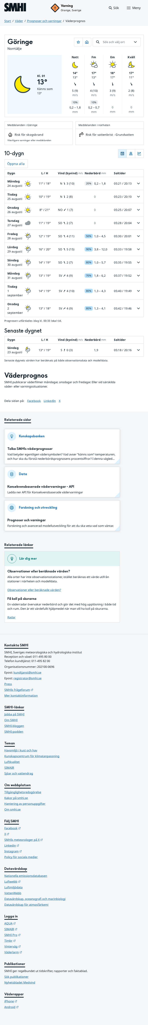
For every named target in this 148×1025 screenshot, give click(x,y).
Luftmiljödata (13, 887)
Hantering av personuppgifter (24, 804)
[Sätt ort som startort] (86, 42)
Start (7, 21)
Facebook (34, 401)
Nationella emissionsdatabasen (25, 876)
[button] (113, 7)
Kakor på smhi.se (16, 798)
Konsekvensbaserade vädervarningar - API (40, 486)
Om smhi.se (12, 809)
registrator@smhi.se (28, 678)
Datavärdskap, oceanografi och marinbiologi (35, 899)
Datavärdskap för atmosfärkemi (26, 905)
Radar (11, 617)
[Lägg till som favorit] (78, 42)
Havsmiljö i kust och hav (20, 750)
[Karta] (131, 153)
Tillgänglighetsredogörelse (22, 792)
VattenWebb (12, 893)
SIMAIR (9, 768)
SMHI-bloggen (14, 726)
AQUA (27, 923)
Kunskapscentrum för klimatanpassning (31, 756)
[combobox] (116, 42)
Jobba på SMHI (14, 714)
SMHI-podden (13, 732)
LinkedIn (50, 401)
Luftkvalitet (12, 762)
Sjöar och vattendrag (18, 773)
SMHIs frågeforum (36, 690)
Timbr (27, 940)
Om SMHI (11, 720)
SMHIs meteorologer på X (41, 840)
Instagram (30, 851)
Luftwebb (30, 881)
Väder (19, 21)
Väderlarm (30, 952)
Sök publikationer (16, 977)
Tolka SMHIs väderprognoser (30, 449)
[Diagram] (139, 153)
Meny (136, 8)
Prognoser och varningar (44, 21)
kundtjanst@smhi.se (27, 672)
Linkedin (29, 845)
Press (8, 684)
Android (29, 1007)
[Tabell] (122, 153)
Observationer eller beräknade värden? (34, 590)
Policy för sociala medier (21, 857)
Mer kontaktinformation (21, 696)
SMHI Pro (30, 935)
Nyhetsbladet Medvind (19, 982)
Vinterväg (30, 946)
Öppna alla (16, 163)
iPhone (28, 1001)
